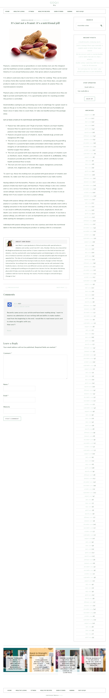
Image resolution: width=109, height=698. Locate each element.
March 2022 (88, 302)
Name (6, 384)
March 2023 (88, 259)
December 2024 (88, 185)
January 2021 (88, 351)
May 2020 (88, 379)
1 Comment (45, 20)
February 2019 (88, 432)
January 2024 (88, 224)
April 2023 (88, 256)
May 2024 (88, 210)
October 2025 (88, 150)
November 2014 (88, 612)
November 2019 (88, 401)
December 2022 (88, 270)
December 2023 (88, 228)
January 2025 (88, 182)
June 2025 (88, 164)
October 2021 (89, 319)
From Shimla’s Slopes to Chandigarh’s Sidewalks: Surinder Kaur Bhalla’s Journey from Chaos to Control (67, 665)
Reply (9, 330)
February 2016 (88, 559)
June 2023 (88, 249)
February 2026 (88, 136)
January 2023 (88, 266)
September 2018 (88, 450)
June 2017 (88, 503)
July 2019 (88, 415)
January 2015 (88, 605)
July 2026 (88, 118)
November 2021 (88, 316)
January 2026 (88, 139)
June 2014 (89, 630)
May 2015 (89, 591)
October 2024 (88, 192)
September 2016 (88, 535)
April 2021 (88, 341)
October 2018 (89, 446)
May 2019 (89, 422)
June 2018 (88, 461)
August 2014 (88, 623)
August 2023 (88, 242)
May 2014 (89, 634)
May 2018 (88, 464)
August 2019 (88, 411)
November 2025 (88, 146)
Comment (7, 353)
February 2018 (88, 475)
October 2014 (89, 616)
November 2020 (88, 358)
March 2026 (88, 132)
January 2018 (88, 478)
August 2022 (89, 284)
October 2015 (89, 574)
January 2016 (88, 563)
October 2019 (89, 404)
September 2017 (88, 492)
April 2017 (88, 510)
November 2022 (88, 273)
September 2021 (88, 323)
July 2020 (89, 372)
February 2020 (88, 390)
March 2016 (88, 556)
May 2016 (88, 549)
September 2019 (88, 408)
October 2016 (89, 531)
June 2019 (88, 418)
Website (6, 407)
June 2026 (88, 122)
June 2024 (88, 206)
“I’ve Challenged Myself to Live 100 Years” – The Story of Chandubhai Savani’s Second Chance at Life (41, 664)
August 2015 (88, 581)
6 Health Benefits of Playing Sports (90, 42)
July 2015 (88, 584)
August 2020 (89, 369)
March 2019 (88, 429)
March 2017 (88, 514)
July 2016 (88, 542)
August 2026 (88, 115)
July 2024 (88, 203)
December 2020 (88, 355)
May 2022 (88, 295)
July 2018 (88, 457)
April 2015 (88, 595)
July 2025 (89, 160)
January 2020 (88, 394)
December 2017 (88, 482)
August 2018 (88, 454)
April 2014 (88, 637)
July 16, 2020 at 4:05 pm (21, 306)
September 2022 (88, 281)
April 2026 (88, 129)
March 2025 (88, 175)
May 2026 (88, 125)
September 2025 (89, 153)
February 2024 (88, 221)
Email (6, 395)
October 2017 (88, 489)
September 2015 (88, 577)
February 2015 (88, 602)
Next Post (60, 287)
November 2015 (88, 570)
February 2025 (88, 178)
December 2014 (88, 609)
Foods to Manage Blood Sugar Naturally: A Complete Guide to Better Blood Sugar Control (90, 48)
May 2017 (89, 507)
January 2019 (88, 436)
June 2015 (88, 588)
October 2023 (88, 235)
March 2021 (88, 344)
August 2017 (88, 496)
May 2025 (88, 168)
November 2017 (88, 485)
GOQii (54, 2)
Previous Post (13, 287)
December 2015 (88, 567)
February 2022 (88, 305)
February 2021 (88, 348)
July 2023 (88, 245)
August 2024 (88, 199)
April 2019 (88, 425)
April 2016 (88, 552)
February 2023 (88, 263)
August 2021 (88, 326)
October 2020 (88, 362)
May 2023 (88, 252)
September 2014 (88, 620)
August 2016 (88, 538)
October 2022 (88, 277)
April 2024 (88, 213)
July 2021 (88, 330)
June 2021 (88, 334)
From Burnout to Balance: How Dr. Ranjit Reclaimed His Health (93, 661)
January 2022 (88, 309)
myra (16, 303)
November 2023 (88, 231)
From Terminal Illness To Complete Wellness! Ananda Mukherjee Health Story (15, 663)
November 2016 (88, 528)
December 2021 (88, 312)
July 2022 (88, 288)
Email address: (90, 87)
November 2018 (88, 443)
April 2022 (88, 298)
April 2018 (88, 468)
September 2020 (89, 365)
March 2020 (88, 386)
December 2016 (88, 524)
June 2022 (88, 291)
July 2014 (88, 627)
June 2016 (89, 545)
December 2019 (88, 397)
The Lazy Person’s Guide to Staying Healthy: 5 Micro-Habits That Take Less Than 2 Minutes (89, 56)
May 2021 (88, 337)
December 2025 (88, 143)
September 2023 (88, 238)
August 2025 (88, 157)
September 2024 (88, 196)
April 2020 (88, 383)
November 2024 (88, 189)
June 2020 (88, 376)
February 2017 (88, 517)
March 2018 (88, 471)
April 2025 (88, 171)
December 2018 (88, 439)
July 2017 (88, 499)
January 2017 (88, 521)
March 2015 (88, 598)
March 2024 (88, 217)
